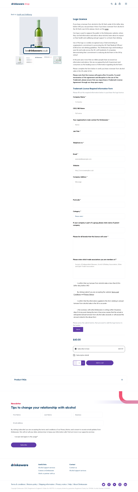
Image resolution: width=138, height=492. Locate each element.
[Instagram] (120, 484)
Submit (78, 329)
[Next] (62, 36)
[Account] (116, 4)
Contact (72, 464)
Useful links (42, 464)
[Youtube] (114, 484)
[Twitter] (103, 484)
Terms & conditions (18, 484)
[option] (38, 36)
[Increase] (83, 363)
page (106, 29)
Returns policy (32, 484)
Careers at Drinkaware (46, 471)
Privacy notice (61, 484)
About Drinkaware (80, 484)
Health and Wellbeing (24, 14)
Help (70, 484)
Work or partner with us (46, 473)
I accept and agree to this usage (26, 437)
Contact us (73, 468)
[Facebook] (109, 484)
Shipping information (46, 484)
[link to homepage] (24, 465)
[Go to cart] (121, 4)
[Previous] (15, 36)
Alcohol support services (46, 468)
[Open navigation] (126, 4)
